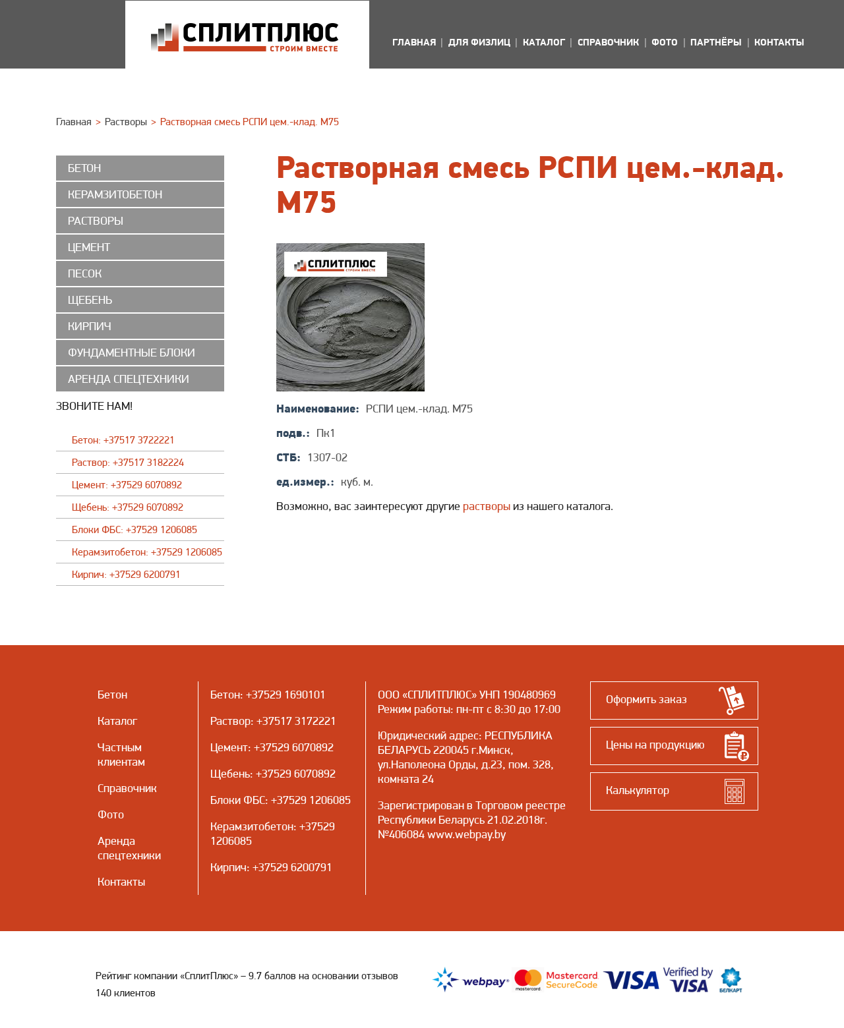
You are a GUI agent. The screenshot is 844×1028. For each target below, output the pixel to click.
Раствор (230, 721)
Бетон (225, 694)
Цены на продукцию (655, 744)
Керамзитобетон (251, 826)
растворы (486, 506)
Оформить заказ (646, 699)
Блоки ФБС (237, 800)
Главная (74, 121)
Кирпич (228, 867)
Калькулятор (637, 790)
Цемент (229, 747)
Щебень (230, 773)
